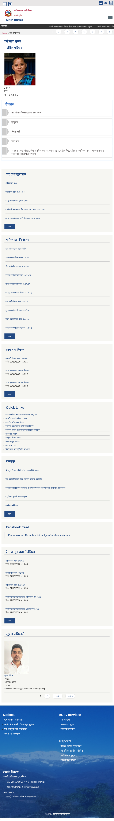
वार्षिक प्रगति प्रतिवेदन (71, 746)
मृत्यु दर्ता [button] (14, 122)
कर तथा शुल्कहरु (12, 733)
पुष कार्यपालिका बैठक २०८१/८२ (17, 310)
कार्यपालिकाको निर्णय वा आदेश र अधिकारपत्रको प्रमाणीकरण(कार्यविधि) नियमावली (35, 488)
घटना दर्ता (65, 719)
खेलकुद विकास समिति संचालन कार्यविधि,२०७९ (22, 470)
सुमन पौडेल (8, 675)
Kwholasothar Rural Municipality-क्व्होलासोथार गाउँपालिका (39, 535)
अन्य (9, 226)
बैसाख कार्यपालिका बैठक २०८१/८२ (18, 275)
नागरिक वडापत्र (68, 729)
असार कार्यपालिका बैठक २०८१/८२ (18, 257)
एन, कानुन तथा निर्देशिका (15, 729)
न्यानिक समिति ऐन (12, 505)
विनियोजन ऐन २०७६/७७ (14, 573)
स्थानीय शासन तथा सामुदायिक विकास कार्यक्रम (22, 430)
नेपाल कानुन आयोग (12, 441)
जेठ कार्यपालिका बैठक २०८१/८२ (17, 266)
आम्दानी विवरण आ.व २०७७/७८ (17, 358)
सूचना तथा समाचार (13, 719)
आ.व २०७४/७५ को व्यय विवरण (17, 370)
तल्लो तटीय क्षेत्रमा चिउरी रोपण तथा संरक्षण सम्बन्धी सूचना (64, 26)
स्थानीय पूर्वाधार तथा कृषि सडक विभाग (19, 426)
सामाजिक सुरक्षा (68, 724)
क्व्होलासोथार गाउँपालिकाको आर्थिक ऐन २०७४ (22, 609)
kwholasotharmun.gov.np (24, 796)
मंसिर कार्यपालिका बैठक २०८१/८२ (18, 319)
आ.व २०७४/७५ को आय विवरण (17, 382)
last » (70, 696)
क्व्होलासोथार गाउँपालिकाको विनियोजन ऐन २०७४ (23, 597)
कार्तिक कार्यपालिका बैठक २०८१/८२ (18, 328)
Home (4, 33)
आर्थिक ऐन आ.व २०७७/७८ (15, 561)
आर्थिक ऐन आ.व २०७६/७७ (15, 585)
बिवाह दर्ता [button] (15, 131)
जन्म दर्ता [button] (15, 141)
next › (57, 696)
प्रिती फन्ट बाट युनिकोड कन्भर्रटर (17, 449)
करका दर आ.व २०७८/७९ (15, 192)
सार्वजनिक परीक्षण (68, 760)
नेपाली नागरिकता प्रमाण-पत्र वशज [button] (26, 112)
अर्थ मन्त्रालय (10, 445)
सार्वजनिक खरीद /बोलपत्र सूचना (19, 724)
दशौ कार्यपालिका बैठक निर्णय (15, 249)
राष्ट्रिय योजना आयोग (13, 437)
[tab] (57, 112)
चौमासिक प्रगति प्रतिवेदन (72, 750)
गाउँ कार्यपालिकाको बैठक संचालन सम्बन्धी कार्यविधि (23, 479)
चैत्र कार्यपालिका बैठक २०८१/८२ (17, 284)
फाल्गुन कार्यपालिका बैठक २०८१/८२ (18, 292)
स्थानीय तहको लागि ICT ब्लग (16, 418)
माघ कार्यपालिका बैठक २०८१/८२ (17, 301)
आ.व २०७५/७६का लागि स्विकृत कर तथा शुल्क (22, 218)
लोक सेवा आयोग (11, 434)
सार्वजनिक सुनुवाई (69, 755)
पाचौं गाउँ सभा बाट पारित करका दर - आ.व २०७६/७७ (25, 209)
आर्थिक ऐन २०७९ (12, 183)
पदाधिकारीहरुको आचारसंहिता (16, 496)
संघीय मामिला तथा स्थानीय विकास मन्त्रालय (21, 414)
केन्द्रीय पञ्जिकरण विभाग (14, 422)
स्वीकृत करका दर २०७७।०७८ (16, 200)
